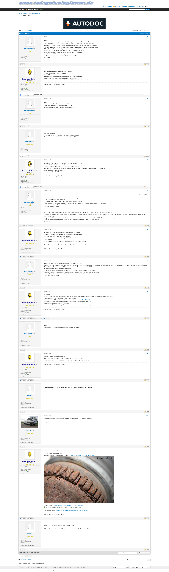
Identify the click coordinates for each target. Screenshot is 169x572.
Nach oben (45, 567)
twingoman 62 (29, 48)
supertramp (29, 141)
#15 (147, 522)
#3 (147, 98)
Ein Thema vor (35, 552)
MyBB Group (51, 570)
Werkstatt (31, 13)
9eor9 (29, 395)
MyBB (40, 570)
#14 (147, 450)
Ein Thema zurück (25, 552)
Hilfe (148, 6)
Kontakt (27, 567)
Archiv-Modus (53, 567)
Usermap (117, 6)
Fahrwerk (36, 13)
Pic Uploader (108, 6)
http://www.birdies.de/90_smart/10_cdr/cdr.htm (81, 455)
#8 (147, 260)
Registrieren (37, 9)
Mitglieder (132, 6)
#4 (147, 129)
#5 (147, 159)
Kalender (141, 6)
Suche (125, 6)
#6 (147, 190)
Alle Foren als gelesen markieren (65, 567)
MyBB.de (31, 570)
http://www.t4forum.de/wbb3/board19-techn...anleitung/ (68, 505)
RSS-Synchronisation (79, 567)
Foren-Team (22, 567)
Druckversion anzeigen (26, 559)
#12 (147, 384)
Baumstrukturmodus (145, 33)
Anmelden (30, 9)
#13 (147, 415)
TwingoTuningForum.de (36, 567)
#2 (147, 68)
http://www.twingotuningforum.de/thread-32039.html (78, 299)
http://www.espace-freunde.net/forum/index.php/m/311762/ (72, 510)
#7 (147, 229)
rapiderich (29, 430)
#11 (147, 353)
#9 (147, 291)
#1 (147, 36)
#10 (147, 322)
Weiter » (30, 30)
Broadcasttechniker (82, 450)
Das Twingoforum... (23, 13)
